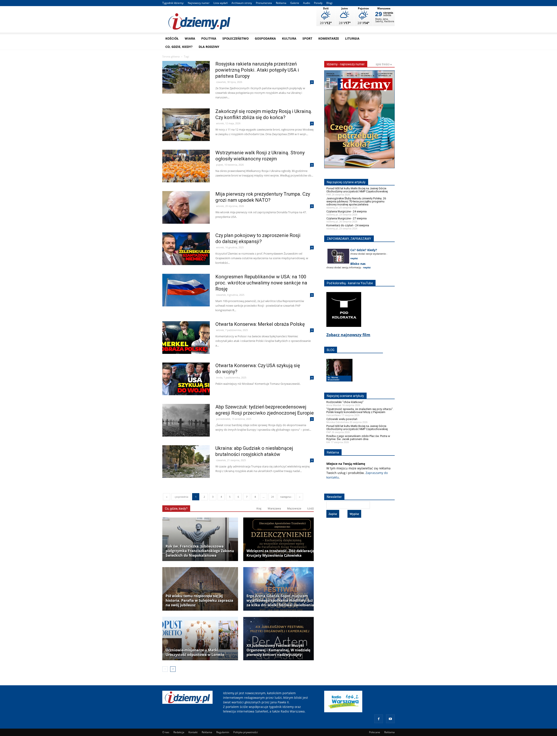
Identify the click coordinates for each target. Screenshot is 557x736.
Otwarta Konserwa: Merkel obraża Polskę (260, 324)
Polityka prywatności (245, 732)
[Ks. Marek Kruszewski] (339, 374)
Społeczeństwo (235, 38)
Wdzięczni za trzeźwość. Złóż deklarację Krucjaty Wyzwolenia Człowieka (280, 553)
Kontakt (193, 732)
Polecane (374, 732)
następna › (286, 496)
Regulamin (222, 732)
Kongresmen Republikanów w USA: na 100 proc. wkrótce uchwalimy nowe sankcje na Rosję (261, 283)
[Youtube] (390, 718)
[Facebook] (378, 718)
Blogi (329, 3)
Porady (318, 3)
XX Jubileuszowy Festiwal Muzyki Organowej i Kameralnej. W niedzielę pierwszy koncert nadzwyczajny (278, 650)
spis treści (383, 64)
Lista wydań (220, 3)
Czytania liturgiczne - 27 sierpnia (346, 218)
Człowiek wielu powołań (341, 419)
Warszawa (274, 508)
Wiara (190, 38)
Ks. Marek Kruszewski (333, 378)
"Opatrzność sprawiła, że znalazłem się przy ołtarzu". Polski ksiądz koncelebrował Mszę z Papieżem (359, 410)
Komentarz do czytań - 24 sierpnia (347, 225)
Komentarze (328, 38)
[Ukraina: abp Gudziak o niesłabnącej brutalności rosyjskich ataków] (186, 470)
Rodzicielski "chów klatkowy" (345, 402)
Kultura (289, 38)
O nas (165, 732)
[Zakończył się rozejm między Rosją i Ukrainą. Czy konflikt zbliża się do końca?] (186, 134)
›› (299, 496)
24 (272, 496)
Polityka (208, 38)
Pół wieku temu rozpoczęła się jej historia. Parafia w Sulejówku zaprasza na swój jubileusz (199, 600)
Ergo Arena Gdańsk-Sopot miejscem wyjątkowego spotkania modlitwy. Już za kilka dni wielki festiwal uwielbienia (280, 600)
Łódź (310, 508)
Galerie (294, 3)
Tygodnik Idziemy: (173, 3)
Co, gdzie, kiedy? (179, 47)
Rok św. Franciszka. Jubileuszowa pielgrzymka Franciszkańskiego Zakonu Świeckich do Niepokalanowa (200, 551)
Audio (306, 3)
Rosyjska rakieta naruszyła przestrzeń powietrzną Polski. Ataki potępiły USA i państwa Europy (257, 70)
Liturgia (352, 38)
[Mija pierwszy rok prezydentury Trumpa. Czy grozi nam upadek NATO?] (186, 216)
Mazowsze (294, 508)
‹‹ (166, 496)
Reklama (281, 3)
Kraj (259, 508)
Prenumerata (264, 3)
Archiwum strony (242, 3)
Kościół (172, 38)
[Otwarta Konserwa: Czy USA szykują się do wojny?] (186, 388)
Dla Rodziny (209, 47)
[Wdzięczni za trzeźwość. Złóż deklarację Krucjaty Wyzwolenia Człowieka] (281, 539)
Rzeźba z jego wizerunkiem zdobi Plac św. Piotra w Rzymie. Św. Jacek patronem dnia (358, 437)
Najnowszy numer (199, 3)
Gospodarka (265, 38)
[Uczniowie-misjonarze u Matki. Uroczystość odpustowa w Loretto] (200, 638)
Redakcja (178, 732)
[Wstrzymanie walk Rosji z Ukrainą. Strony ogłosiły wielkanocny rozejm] (186, 175)
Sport (307, 38)
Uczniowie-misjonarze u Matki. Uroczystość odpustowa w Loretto (195, 652)
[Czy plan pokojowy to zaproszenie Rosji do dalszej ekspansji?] (186, 258)
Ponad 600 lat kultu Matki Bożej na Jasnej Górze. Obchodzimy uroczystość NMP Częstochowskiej (357, 190)
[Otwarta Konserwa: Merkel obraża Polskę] (186, 346)
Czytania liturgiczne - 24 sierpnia (346, 211)
